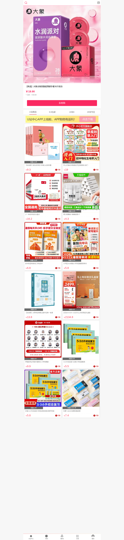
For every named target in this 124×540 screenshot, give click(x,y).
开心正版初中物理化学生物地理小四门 (75, 165)
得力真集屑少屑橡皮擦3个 (71, 214)
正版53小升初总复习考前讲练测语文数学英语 (39, 411)
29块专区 (91, 112)
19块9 (71, 112)
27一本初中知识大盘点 (32, 214)
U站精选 (33, 112)
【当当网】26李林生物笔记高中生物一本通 (39, 313)
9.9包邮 (52, 112)
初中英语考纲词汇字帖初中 (34, 263)
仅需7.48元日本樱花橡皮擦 (71, 411)
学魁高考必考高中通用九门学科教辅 (36, 362)
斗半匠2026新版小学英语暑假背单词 (75, 263)
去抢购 (62, 103)
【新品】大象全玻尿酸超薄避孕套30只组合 (44, 86)
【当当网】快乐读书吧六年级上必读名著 (38, 165)
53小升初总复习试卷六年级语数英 (74, 362)
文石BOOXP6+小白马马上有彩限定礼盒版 (76, 313)
